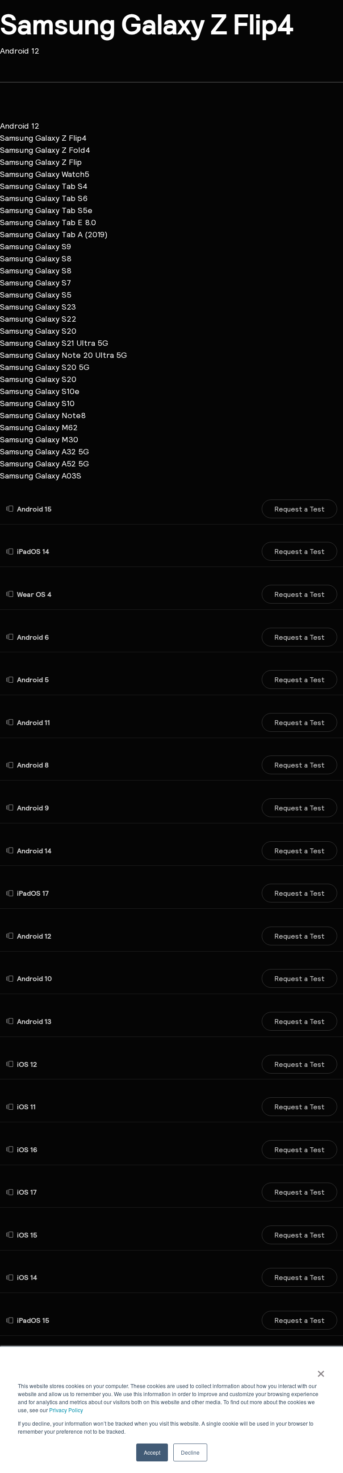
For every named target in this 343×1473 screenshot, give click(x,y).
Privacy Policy (66, 1410)
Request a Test (299, 509)
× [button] (321, 1371)
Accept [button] (152, 1452)
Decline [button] (190, 1452)
